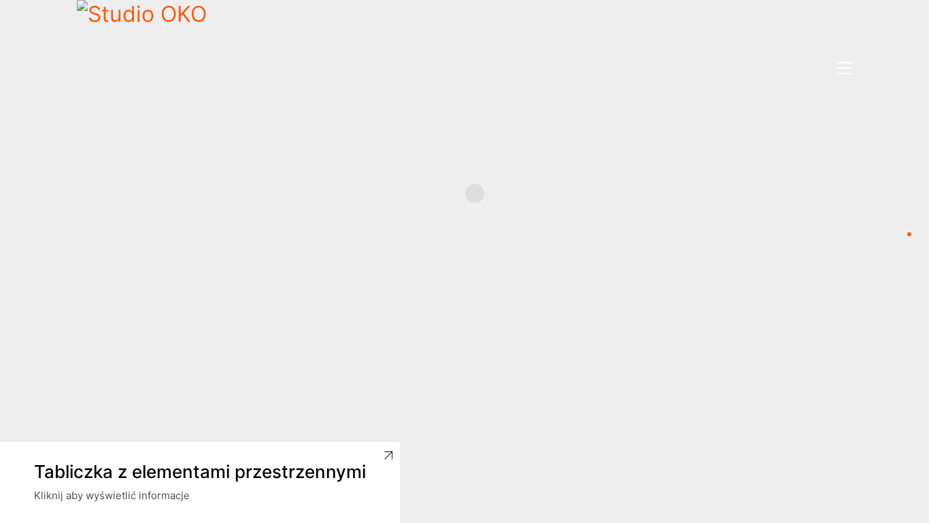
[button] (844, 68)
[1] (909, 234)
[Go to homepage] (145, 68)
